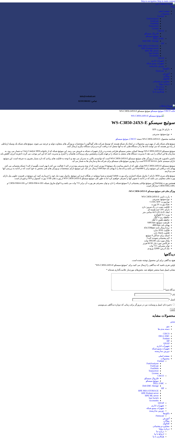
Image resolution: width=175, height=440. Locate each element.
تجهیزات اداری (157, 61)
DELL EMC (158, 38)
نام (173, 294)
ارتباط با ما (159, 89)
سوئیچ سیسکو (152, 36)
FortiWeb (155, 23)
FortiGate (154, 21)
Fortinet (160, 16)
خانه (173, 111)
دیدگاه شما (169, 290)
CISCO (161, 31)
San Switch (154, 53)
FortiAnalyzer (153, 18)
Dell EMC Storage (150, 41)
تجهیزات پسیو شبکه (155, 63)
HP (162, 43)
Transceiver (154, 26)
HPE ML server (152, 51)
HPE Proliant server (150, 48)
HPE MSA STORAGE (148, 46)
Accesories (154, 56)
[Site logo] (162, 6)
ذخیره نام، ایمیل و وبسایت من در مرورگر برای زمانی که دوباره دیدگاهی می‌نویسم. (135, 305)
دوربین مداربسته (156, 66)
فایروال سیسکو (152, 33)
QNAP (161, 58)
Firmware (160, 71)
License (155, 28)
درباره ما (160, 86)
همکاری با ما (158, 92)
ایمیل (172, 299)
